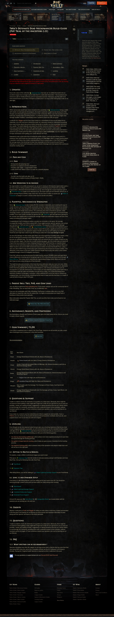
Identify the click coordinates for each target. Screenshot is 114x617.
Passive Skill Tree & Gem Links (53, 50)
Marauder (42, 14)
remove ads (102, 3)
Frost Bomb (16, 464)
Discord (11, 3)
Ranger (70, 14)
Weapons (59, 597)
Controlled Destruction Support (22, 492)
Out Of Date (13, 34)
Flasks (58, 590)
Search (35, 3)
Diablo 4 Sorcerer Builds (79, 597)
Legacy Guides (38, 601)
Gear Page (39, 336)
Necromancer (55, 16)
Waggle (20, 120)
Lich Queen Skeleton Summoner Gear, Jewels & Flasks (90, 154)
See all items (60, 600)
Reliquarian (98, 17)
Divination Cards (61, 588)
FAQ (54, 74)
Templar (84, 14)
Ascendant (97, 16)
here (45, 288)
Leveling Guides (39, 599)
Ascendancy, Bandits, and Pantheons (60, 67)
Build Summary (57, 63)
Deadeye (68, 16)
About (97, 595)
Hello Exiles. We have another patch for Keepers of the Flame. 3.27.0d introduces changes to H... (92, 107)
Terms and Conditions (101, 592)
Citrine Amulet (23, 360)
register (91, 3)
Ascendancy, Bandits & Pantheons (25, 53)
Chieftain (39, 19)
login (84, 3)
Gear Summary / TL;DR (21, 71)
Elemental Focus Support (21, 495)
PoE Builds (52, 9)
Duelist (13, 14)
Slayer (10, 16)
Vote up (74, 26)
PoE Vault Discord (96, 58)
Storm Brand (17, 486)
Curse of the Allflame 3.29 (21, 9)
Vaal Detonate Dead (39, 227)
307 (67, 39)
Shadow (27, 14)
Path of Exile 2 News (15, 604)
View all (92, 169)
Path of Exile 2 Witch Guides (17, 599)
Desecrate (46, 214)
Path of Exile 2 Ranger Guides (18, 592)
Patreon (12, 416)
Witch (56, 14)
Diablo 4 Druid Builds (78, 590)
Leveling (55, 71)
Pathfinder (69, 19)
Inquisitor (83, 16)
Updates (16, 63)
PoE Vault (57, 5)
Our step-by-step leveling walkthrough (22, 437)
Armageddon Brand (43, 499)
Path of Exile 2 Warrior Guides (17, 597)
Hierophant (83, 17)
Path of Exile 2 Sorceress (16, 595)
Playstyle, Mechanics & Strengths (21, 67)
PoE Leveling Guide (84, 9)
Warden (68, 17)
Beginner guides (39, 590)
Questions (36, 74)
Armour (59, 595)
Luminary (97, 19)
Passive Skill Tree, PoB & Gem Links (40, 304)
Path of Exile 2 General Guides (18, 601)
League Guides (39, 595)
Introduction (37, 63)
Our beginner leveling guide (19, 445)
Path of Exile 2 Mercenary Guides (18, 588)
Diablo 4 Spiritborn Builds (79, 599)
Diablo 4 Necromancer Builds (80, 592)
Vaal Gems (60, 592)
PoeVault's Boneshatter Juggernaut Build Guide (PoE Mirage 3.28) (91, 128)
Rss (14, 3)
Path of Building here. (31, 286)
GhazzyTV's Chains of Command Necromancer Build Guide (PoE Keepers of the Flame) (91, 163)
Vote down (74, 32)
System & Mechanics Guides (42, 597)
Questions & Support (39, 71)
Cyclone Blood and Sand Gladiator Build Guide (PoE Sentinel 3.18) (91, 136)
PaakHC (57, 126)
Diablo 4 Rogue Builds (79, 595)
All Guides (37, 588)
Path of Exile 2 (96, 9)
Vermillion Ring (23, 381)
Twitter (8, 3)
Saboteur (25, 17)
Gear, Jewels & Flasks (50, 53)
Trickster (25, 19)
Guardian (82, 19)
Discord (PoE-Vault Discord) (49, 555)
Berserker (39, 17)
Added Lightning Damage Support (46, 472)
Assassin (25, 16)
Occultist (54, 17)
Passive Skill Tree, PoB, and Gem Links (41, 67)
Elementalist (55, 19)
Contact (98, 588)
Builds (36, 592)
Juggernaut (40, 16)
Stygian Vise (23, 377)
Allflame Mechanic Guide (39, 9)
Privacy (97, 590)
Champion (11, 19)
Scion (98, 14)
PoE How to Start (71, 9)
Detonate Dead (36, 93)
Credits (16, 74)
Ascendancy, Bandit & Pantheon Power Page (40, 320)
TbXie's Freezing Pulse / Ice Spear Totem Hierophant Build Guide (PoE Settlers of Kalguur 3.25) (91, 145)
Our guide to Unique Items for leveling (22, 441)
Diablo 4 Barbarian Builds (79, 588)
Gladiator (11, 17)
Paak (24, 510)
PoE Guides (60, 9)
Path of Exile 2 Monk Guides (17, 590)
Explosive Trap (22, 458)
